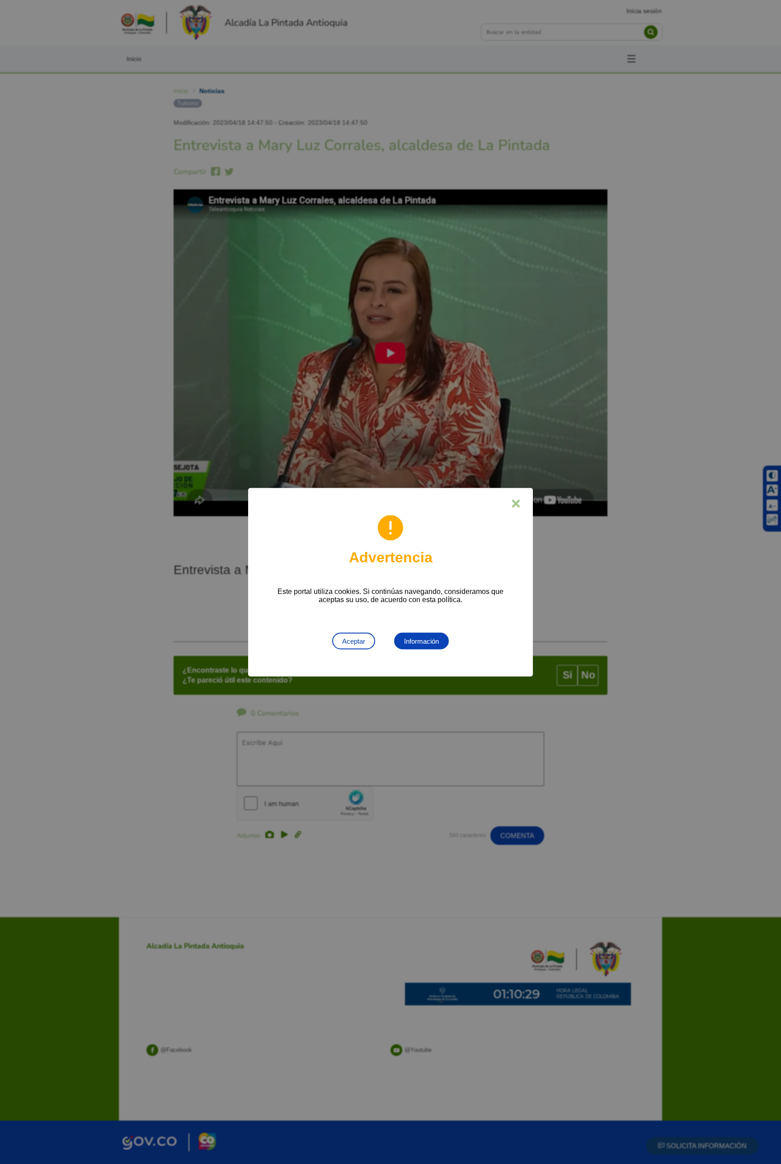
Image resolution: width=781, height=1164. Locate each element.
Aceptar (353, 641)
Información (421, 641)
